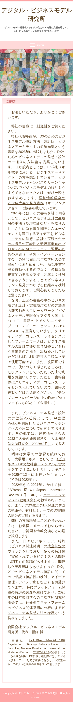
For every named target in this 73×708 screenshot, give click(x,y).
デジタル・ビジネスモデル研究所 (36, 14)
